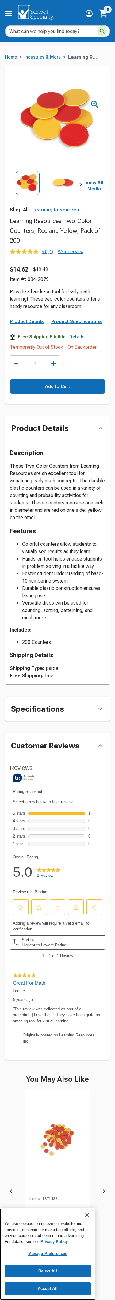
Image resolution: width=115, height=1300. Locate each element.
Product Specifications (76, 321)
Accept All (47, 1288)
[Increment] (53, 363)
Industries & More (42, 57)
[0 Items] (104, 13)
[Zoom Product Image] (95, 105)
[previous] (11, 1192)
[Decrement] (16, 363)
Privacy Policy (54, 1241)
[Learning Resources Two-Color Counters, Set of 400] (57, 1142)
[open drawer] (8, 13)
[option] (27, 193)
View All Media (94, 186)
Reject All (47, 1271)
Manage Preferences (47, 1253)
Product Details (27, 321)
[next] (81, 186)
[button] (89, 14)
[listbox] (45, 193)
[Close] (87, 1215)
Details (77, 337)
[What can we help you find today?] (102, 31)
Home (11, 57)
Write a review (70, 251)
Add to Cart (57, 386)
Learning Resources (55, 210)
